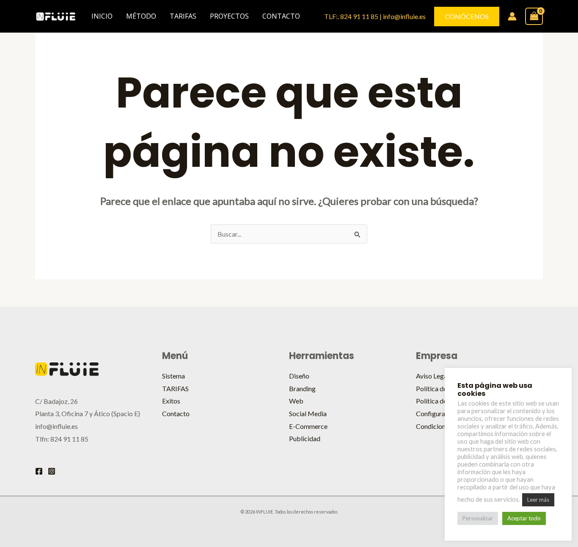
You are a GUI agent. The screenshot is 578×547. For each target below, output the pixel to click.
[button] (466, 16)
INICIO (102, 16)
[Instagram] (51, 471)
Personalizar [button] (477, 518)
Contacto (176, 413)
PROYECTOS (229, 16)
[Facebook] (39, 471)
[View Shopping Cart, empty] (534, 16)
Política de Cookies (444, 401)
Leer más (538, 499)
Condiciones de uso (444, 426)
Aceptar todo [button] (524, 518)
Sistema (173, 376)
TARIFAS (183, 16)
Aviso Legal (432, 376)
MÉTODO (141, 16)
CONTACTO (281, 16)
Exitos (171, 401)
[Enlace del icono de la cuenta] (512, 16)
